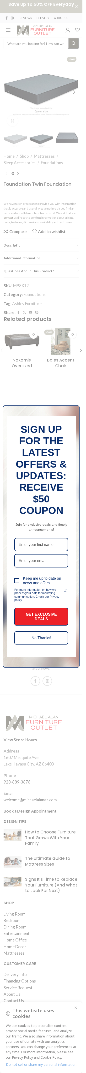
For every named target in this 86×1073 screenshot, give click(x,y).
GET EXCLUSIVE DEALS (41, 616)
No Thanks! (41, 638)
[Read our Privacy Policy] (65, 590)
